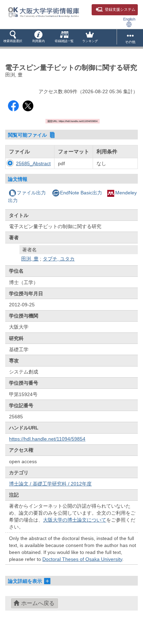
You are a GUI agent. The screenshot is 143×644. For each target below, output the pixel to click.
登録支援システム (120, 9)
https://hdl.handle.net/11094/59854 (47, 439)
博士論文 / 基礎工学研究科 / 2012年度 (50, 483)
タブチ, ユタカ (59, 258)
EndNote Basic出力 (81, 192)
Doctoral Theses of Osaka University (82, 559)
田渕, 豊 (30, 258)
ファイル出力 (31, 192)
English (129, 19)
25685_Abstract (33, 163)
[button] (13, 38)
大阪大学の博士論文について (74, 520)
